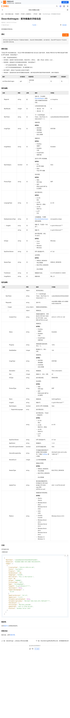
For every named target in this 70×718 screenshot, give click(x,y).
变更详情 (12, 635)
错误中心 (6, 626)
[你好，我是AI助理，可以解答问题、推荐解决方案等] (60, 6)
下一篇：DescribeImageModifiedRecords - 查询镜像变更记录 (52, 641)
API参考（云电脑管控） (26, 14)
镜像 (40, 14)
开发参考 (17, 14)
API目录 (35, 14)
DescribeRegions (40, 98)
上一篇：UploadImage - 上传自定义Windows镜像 (14, 641)
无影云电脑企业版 (9, 14)
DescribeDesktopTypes (41, 219)
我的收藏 (64, 25)
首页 (2, 14)
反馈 (38, 648)
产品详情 (34, 25)
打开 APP (65, 2)
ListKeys (45, 454)
